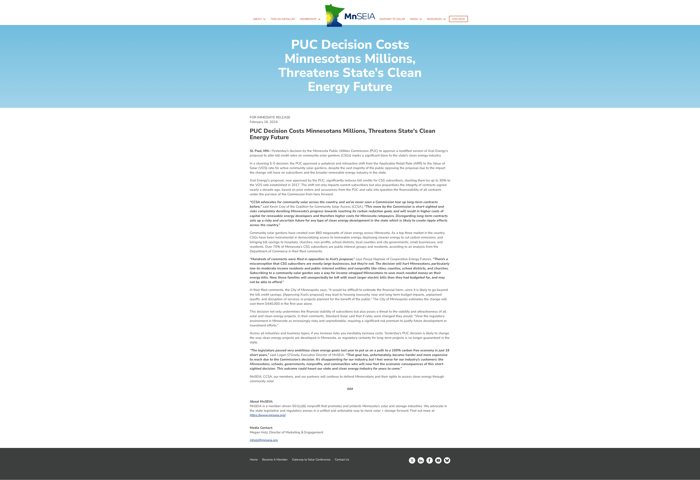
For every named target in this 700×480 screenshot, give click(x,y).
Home (254, 460)
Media (414, 19)
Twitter (412, 460)
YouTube (438, 460)
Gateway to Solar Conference (311, 460)
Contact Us (342, 460)
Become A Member (275, 460)
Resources (434, 19)
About (257, 19)
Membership (308, 19)
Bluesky (447, 460)
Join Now (458, 19)
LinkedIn (421, 460)
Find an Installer (283, 19)
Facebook (429, 460)
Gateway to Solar (392, 19)
